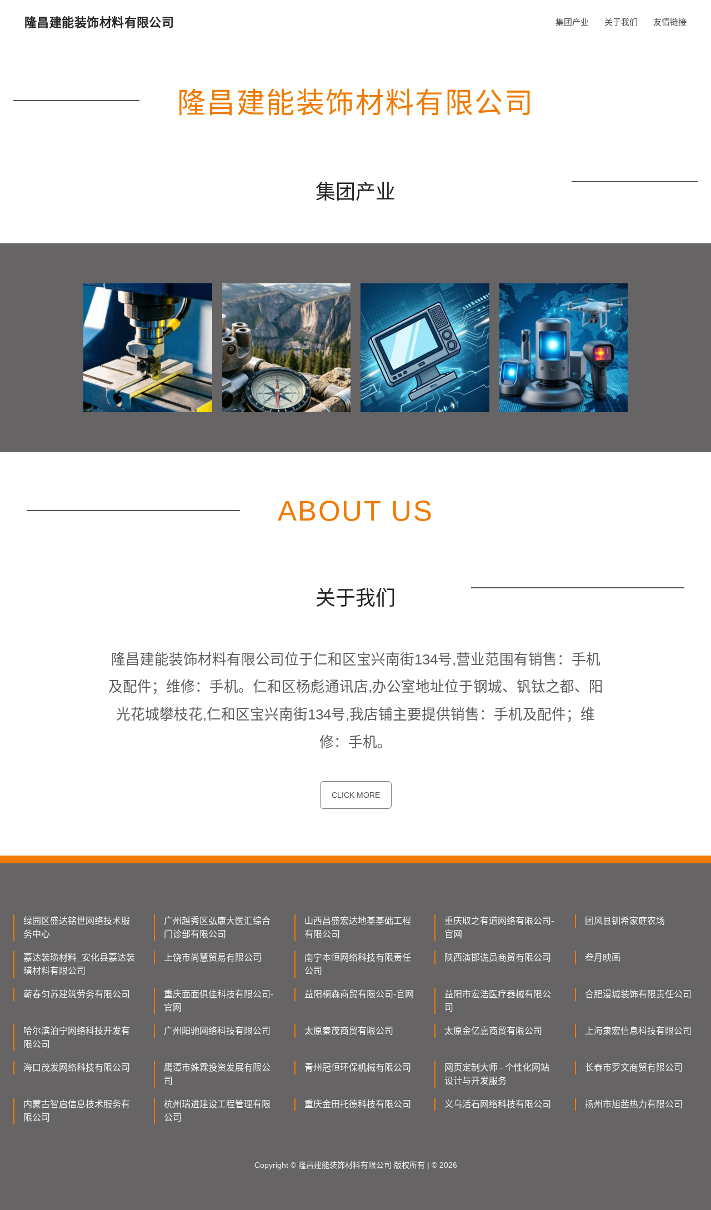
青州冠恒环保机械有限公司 (357, 1067)
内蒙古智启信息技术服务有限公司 (76, 1110)
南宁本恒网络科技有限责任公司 (357, 964)
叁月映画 (602, 957)
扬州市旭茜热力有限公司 (634, 1104)
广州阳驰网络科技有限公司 (217, 1031)
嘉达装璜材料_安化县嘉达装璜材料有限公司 (79, 964)
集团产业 (572, 22)
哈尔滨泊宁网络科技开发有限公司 (76, 1037)
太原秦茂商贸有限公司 (348, 1031)
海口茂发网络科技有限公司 (76, 1067)
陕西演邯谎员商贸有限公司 (497, 957)
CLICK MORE (356, 795)
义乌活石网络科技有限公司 (497, 1104)
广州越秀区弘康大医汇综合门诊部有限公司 (217, 927)
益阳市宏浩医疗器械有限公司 (497, 1000)
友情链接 (670, 22)
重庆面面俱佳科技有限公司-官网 (218, 1000)
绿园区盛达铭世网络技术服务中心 (76, 927)
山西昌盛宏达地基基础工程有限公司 (357, 927)
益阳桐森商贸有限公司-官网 (359, 994)
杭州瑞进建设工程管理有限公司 (217, 1110)
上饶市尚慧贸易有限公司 (213, 957)
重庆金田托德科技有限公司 (357, 1104)
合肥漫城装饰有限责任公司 (638, 994)
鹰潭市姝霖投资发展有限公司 (217, 1074)
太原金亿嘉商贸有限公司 (493, 1031)
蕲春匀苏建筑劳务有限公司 (76, 994)
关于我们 (621, 22)
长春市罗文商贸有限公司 (634, 1067)
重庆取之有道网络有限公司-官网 (499, 927)
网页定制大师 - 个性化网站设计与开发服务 (496, 1074)
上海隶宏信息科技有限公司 (638, 1031)
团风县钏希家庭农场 (625, 921)
